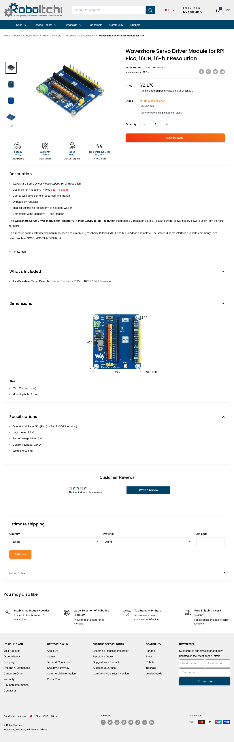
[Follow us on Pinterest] (124, 722)
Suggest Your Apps (104, 667)
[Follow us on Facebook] (103, 722)
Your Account (12, 650)
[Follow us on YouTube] (130, 722)
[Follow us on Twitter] (110, 722)
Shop (19, 24)
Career (51, 656)
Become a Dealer (103, 656)
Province (108, 533)
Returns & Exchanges (17, 667)
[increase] (167, 124)
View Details (18, 158)
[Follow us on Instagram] (117, 722)
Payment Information (16, 684)
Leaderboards (154, 673)
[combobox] (109, 10)
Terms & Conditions (58, 662)
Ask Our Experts (72, 158)
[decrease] (144, 124)
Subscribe (205, 681)
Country (14, 533)
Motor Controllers (52, 35)
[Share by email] (222, 71)
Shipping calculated (167, 90)
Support (135, 24)
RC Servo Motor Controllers (80, 35)
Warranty (9, 679)
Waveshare (133, 67)
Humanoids (70, 24)
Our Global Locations (15, 716)
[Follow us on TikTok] (137, 722)
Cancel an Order (13, 673)
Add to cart (175, 137)
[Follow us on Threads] (151, 722)
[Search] (150, 10)
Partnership (95, 24)
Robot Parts (32, 35)
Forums (150, 650)
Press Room (54, 679)
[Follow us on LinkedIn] (144, 722)
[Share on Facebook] (201, 71)
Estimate (20, 554)
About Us (52, 650)
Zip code (201, 533)
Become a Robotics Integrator (111, 650)
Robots (18, 35)
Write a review (148, 490)
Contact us (10, 690)
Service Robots (43, 24)
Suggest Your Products (106, 662)
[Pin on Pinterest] (208, 71)
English (49, 716)
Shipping (9, 662)
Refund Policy (16, 573)
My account (191, 11)
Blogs (149, 656)
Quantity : (132, 124)
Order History (12, 656)
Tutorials (151, 667)
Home (7, 35)
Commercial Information (61, 673)
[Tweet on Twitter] (215, 71)
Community (116, 24)
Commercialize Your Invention (111, 673)
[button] (11, 126)
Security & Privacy (58, 667)
